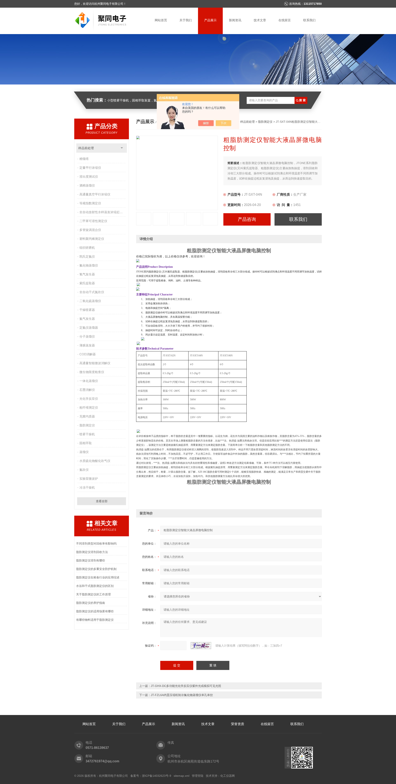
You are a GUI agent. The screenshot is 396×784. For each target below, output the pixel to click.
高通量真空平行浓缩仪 (94, 194)
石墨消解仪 (87, 389)
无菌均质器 (87, 416)
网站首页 (161, 20)
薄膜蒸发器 (87, 345)
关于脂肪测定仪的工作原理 (93, 594)
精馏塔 (84, 159)
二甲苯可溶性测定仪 (93, 221)
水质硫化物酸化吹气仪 (94, 461)
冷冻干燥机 (87, 487)
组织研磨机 (87, 247)
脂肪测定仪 (87, 425)
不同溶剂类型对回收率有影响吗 (96, 543)
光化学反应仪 (88, 398)
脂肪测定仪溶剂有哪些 (90, 560)
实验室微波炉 (88, 478)
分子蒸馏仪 (87, 336)
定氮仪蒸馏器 (88, 327)
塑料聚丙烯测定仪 (91, 238)
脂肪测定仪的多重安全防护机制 (96, 569)
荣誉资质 (237, 724)
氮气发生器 (87, 318)
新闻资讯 (235, 20)
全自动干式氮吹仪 (91, 292)
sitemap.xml (181, 775)
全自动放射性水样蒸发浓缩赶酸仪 (102, 212)
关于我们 (185, 20)
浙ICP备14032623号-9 (156, 775)
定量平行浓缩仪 (90, 167)
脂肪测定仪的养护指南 (90, 602)
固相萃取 (85, 443)
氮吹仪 (84, 469)
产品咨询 (247, 219)
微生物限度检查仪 (91, 372)
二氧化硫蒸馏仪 (90, 301)
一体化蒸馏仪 (88, 381)
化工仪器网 (227, 775)
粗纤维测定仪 (88, 407)
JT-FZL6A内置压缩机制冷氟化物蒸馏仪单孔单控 (182, 695)
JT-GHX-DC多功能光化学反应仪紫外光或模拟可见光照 (186, 686)
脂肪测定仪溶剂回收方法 (92, 552)
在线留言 (284, 20)
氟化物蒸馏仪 (88, 265)
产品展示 (210, 20)
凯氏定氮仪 (87, 256)
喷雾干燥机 (87, 434)
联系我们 (309, 20)
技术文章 (260, 20)
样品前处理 (86, 148)
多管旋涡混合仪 (90, 230)
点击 (122, 148)
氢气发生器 (87, 274)
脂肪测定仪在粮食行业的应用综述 (97, 577)
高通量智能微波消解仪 (94, 363)
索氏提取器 (87, 283)
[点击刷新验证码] (201, 645)
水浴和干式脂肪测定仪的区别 (95, 586)
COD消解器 (87, 354)
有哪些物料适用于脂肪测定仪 (95, 619)
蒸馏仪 (84, 452)
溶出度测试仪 (88, 176)
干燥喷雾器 (87, 310)
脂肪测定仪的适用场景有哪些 (95, 611)
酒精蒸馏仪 (87, 185)
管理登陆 (197, 775)
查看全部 (101, 501)
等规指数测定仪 (90, 203)
